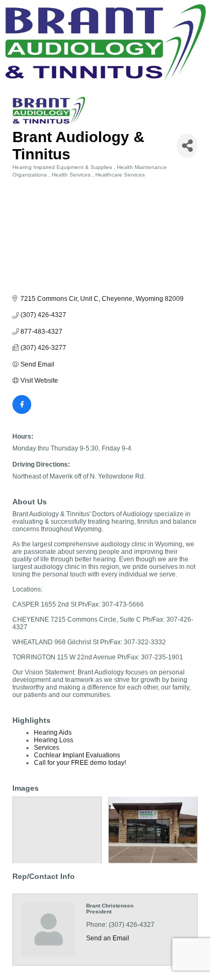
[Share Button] (187, 145)
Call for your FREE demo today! (80, 762)
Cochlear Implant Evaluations (77, 755)
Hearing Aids (53, 732)
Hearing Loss (53, 740)
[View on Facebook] (21, 412)
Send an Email (107, 938)
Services (46, 747)
